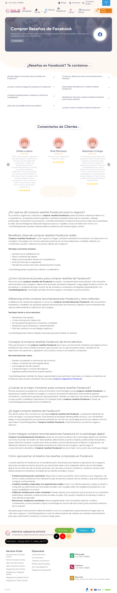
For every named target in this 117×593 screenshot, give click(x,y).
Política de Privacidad (41, 564)
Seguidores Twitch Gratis (17, 581)
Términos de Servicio (40, 561)
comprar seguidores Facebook (67, 379)
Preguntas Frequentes (41, 570)
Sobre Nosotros (38, 555)
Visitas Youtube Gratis (15, 560)
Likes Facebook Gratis (15, 566)
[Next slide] (109, 164)
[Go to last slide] (8, 164)
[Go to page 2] (59, 194)
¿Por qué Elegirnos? (40, 567)
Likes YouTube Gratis (15, 563)
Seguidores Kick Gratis (15, 569)
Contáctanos (38, 558)
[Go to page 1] (57, 194)
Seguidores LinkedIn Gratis (17, 577)
